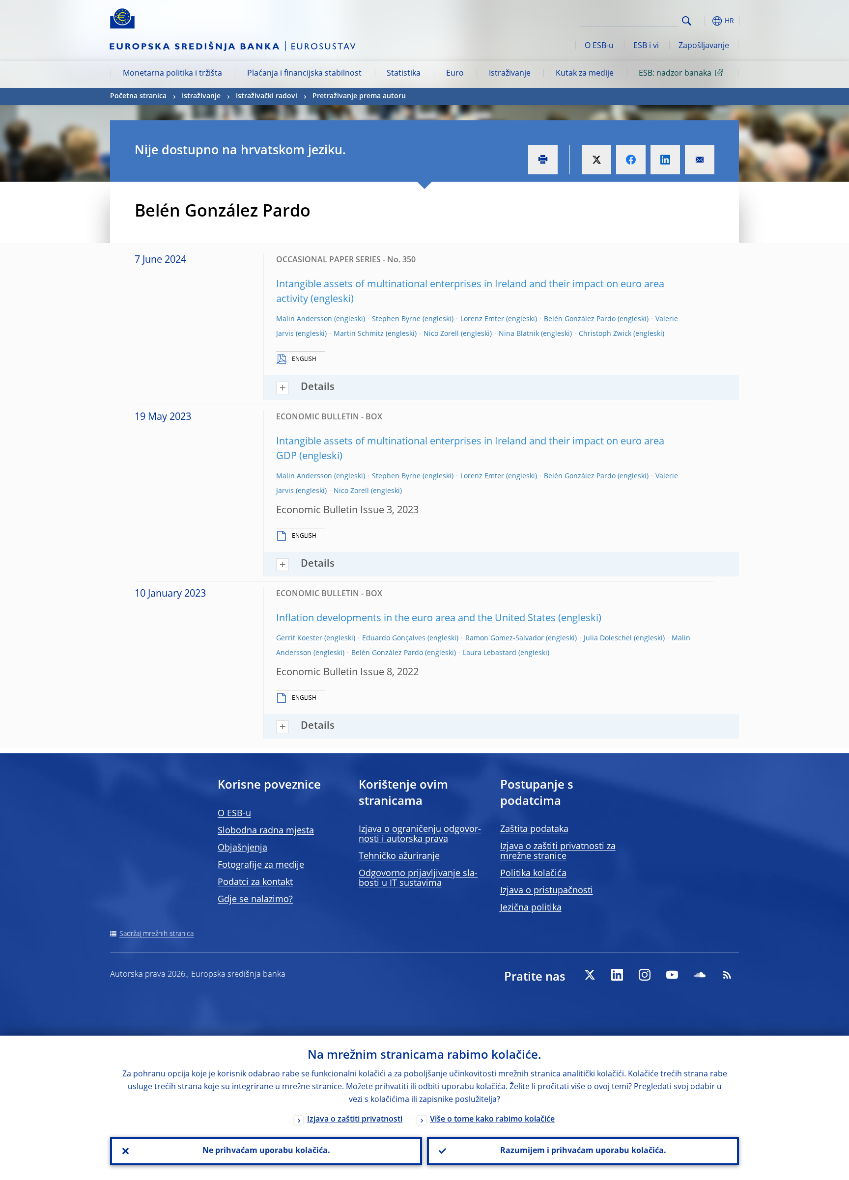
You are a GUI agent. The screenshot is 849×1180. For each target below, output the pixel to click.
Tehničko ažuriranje (399, 856)
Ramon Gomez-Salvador (504, 638)
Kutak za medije (585, 74)
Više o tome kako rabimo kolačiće (492, 1120)
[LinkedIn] (617, 975)
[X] (589, 975)
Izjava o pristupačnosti (546, 890)
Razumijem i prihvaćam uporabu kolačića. (583, 1151)
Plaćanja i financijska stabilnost (304, 74)
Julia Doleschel (608, 638)
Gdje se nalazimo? (255, 899)
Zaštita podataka (534, 829)
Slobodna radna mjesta (266, 830)
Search (687, 20)
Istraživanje (510, 74)
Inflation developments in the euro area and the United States (416, 619)
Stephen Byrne (396, 319)
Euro (455, 74)
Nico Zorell (441, 333)
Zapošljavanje (704, 46)
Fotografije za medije (261, 865)
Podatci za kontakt (255, 882)
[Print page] (543, 159)
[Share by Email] (699, 159)
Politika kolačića (533, 873)
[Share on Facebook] (631, 159)
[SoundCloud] (699, 975)
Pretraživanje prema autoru (359, 96)
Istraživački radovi (266, 96)
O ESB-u (599, 46)
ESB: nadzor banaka (675, 74)
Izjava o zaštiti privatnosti (354, 1120)
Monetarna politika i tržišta (172, 74)
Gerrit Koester (299, 638)
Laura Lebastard (489, 653)
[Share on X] (596, 159)
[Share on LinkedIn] (665, 159)
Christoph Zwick (605, 333)
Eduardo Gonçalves (393, 638)
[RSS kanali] (727, 975)
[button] (704, 21)
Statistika (404, 74)
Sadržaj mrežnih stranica (156, 934)
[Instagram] (644, 975)
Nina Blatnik (519, 333)
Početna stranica (138, 96)
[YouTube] (672, 975)
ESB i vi (646, 46)
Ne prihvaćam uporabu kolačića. (266, 1151)
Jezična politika (531, 908)
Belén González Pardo (580, 319)
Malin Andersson (304, 319)
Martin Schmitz (359, 333)
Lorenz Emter (482, 319)
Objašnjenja (242, 848)
